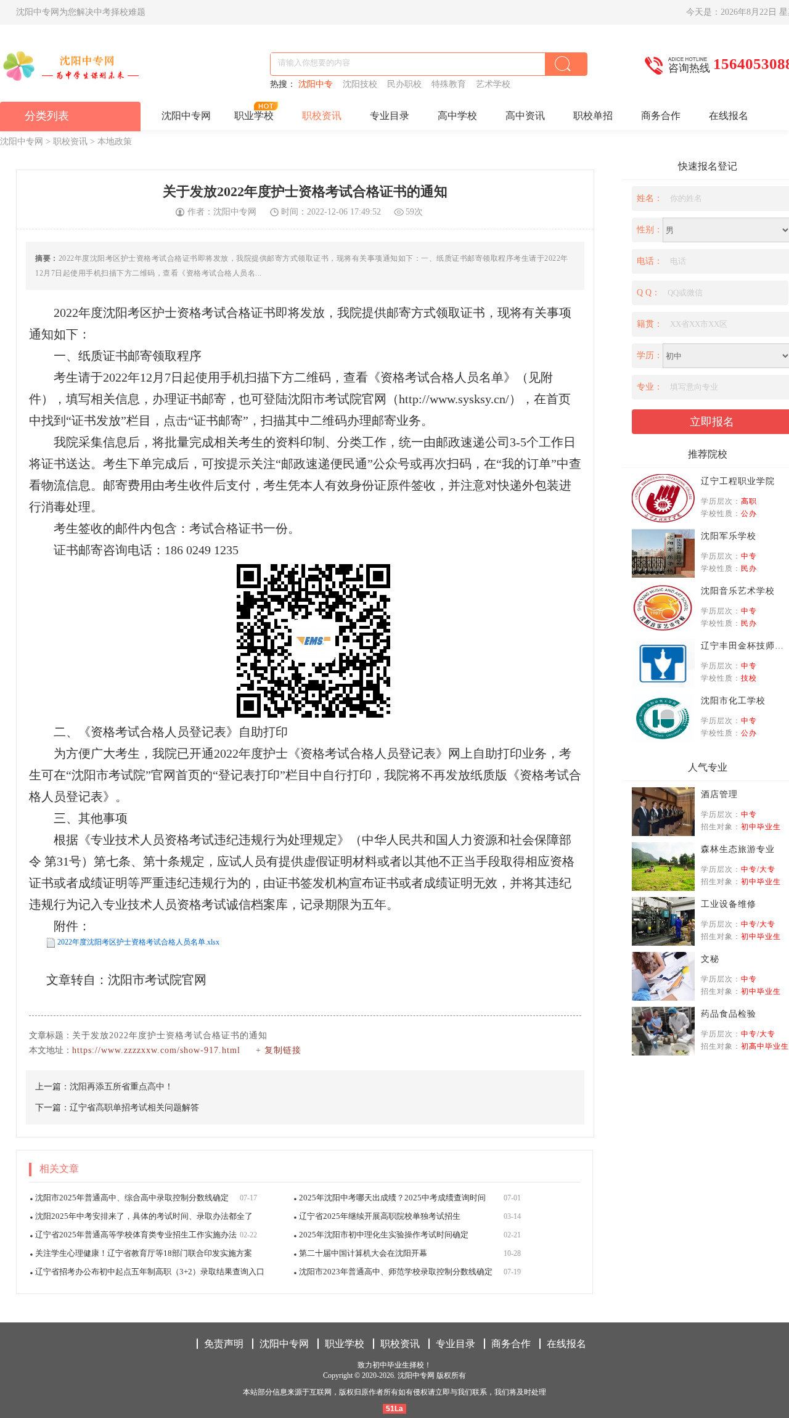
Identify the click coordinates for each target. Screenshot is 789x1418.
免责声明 (223, 1343)
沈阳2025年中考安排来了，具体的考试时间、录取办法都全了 (144, 1216)
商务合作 (661, 115)
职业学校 (254, 115)
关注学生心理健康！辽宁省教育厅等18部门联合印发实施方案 (143, 1253)
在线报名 (728, 115)
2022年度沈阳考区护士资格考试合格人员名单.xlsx (138, 942)
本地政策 (114, 141)
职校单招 (593, 115)
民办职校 (407, 84)
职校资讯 (321, 115)
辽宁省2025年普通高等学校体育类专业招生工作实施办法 (136, 1234)
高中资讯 (525, 115)
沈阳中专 (318, 84)
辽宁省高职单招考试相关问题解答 (134, 1107)
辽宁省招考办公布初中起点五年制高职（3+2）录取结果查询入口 (149, 1271)
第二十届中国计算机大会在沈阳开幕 (363, 1253)
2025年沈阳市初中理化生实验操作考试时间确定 (383, 1234)
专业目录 (389, 115)
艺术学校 (494, 84)
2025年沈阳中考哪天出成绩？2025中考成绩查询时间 (392, 1197)
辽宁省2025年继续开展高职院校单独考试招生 (379, 1216)
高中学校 (457, 115)
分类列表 (47, 116)
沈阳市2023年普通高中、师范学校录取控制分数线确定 (396, 1271)
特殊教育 (451, 84)
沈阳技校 (362, 84)
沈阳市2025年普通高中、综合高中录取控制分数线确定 (132, 1197)
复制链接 (282, 1050)
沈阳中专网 (186, 115)
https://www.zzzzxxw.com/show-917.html (156, 1050)
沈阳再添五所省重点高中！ (121, 1086)
